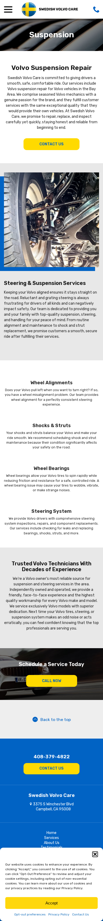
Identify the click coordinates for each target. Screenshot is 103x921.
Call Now (51, 681)
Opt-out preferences (30, 914)
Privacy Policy (58, 914)
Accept (51, 903)
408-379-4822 (52, 757)
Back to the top (55, 719)
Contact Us (80, 914)
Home (51, 833)
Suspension (51, 34)
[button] (95, 854)
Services (51, 838)
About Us (51, 843)
